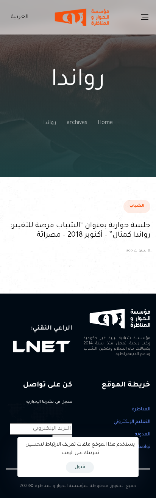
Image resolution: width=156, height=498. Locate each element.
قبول (80, 467)
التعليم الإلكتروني (132, 422)
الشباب (136, 206)
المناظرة (141, 409)
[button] (18, 17)
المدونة (142, 434)
